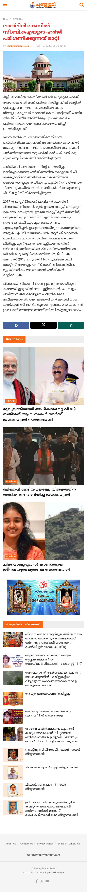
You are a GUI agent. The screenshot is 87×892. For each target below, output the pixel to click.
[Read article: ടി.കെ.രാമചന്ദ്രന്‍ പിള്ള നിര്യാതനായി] (13, 772)
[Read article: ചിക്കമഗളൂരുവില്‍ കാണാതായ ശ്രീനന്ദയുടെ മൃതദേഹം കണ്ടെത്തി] (43, 531)
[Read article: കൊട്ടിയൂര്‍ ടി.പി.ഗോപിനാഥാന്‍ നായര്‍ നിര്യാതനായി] (13, 755)
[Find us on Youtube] (47, 881)
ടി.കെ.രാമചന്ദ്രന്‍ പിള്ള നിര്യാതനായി (51, 767)
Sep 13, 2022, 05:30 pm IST (52, 46)
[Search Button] (82, 5)
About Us (10, 843)
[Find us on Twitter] (41, 881)
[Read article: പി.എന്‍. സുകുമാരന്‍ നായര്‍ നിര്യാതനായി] (13, 790)
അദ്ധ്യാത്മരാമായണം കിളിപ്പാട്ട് (47, 694)
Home (6, 19)
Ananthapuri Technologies (52, 872)
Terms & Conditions (69, 843)
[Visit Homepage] (43, 5)
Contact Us (26, 843)
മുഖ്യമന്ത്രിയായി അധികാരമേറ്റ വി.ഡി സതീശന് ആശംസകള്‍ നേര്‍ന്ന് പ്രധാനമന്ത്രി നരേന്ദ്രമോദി (39, 414)
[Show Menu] (5, 5)
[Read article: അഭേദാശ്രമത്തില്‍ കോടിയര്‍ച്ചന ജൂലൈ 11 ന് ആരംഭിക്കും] (13, 716)
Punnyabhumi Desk (18, 46)
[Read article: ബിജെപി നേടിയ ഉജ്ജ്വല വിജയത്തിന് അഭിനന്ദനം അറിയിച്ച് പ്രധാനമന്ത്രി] (43, 456)
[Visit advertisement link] (43, 597)
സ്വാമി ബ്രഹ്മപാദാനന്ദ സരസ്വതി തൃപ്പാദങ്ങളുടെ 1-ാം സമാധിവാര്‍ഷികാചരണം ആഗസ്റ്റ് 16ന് (53, 660)
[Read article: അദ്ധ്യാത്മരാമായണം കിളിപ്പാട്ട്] (13, 699)
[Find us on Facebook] (37, 881)
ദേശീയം (17, 19)
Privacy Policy (45, 843)
